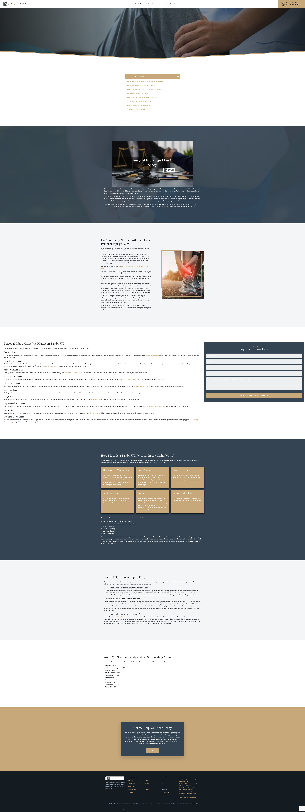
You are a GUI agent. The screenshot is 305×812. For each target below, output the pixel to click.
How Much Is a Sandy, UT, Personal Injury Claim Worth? (145, 89)
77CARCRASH (109, 206)
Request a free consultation (254, 395)
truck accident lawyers (51, 366)
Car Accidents (131, 780)
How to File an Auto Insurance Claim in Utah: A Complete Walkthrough (188, 788)
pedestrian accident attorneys (127, 379)
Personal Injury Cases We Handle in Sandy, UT (142, 85)
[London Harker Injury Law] (15, 3)
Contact (147, 789)
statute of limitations (118, 617)
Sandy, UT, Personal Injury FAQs (137, 93)
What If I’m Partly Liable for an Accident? (140, 101)
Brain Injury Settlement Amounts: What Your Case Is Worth (188, 780)
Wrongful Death (132, 789)
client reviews (165, 206)
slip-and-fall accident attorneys (155, 406)
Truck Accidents (132, 783)
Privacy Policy (192, 809)
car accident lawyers (152, 355)
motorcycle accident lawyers (73, 373)
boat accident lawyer (65, 393)
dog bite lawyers (96, 399)
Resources (147, 783)
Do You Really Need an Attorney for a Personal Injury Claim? (146, 81)
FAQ (146, 786)
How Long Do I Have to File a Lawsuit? (139, 105)
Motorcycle (131, 786)
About (146, 780)
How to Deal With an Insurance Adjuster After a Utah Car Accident (188, 784)
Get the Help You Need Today (136, 109)
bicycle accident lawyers (142, 386)
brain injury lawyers (94, 413)
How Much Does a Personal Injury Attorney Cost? (143, 97)
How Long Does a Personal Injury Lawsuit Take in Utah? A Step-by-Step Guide (188, 792)
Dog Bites (130, 792)
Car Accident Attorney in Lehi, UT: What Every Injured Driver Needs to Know (188, 796)
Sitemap (198, 809)
